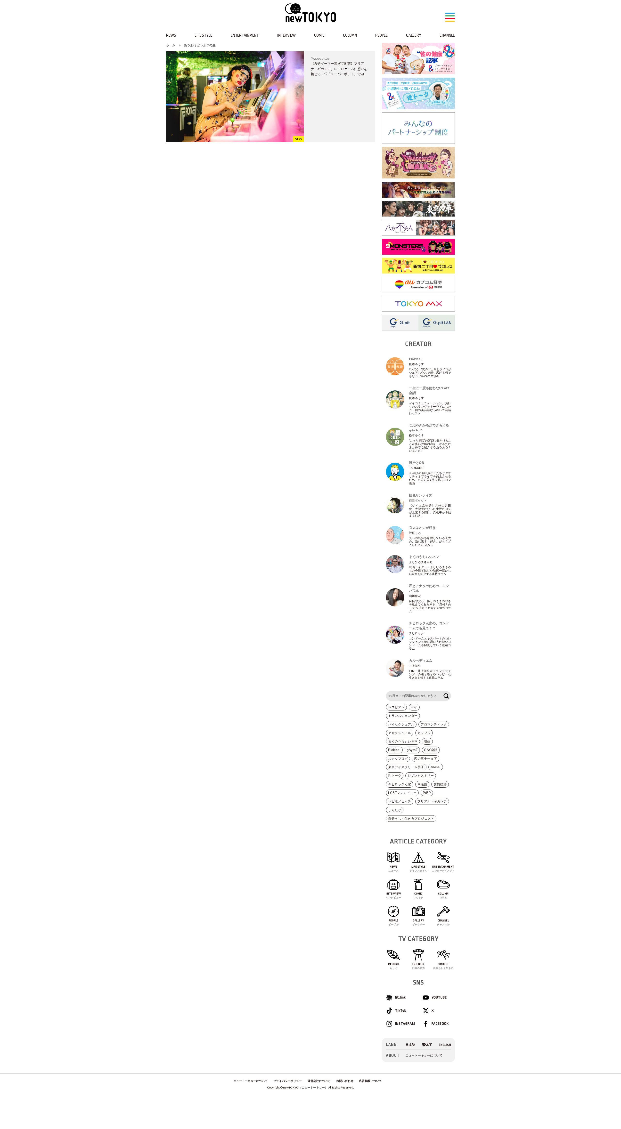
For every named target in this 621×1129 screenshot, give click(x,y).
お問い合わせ (344, 1081)
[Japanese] (410, 1045)
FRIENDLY (418, 966)
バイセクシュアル (401, 724)
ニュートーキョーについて (423, 1055)
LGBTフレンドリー (402, 793)
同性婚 (422, 784)
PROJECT (443, 966)
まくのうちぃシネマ (403, 741)
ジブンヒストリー (421, 775)
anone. (436, 767)
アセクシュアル (399, 733)
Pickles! (394, 750)
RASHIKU (393, 966)
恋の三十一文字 (425, 758)
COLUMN (350, 35)
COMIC (319, 35)
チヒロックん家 (399, 784)
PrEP (427, 793)
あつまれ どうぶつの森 (200, 45)
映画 (427, 741)
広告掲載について (370, 1081)
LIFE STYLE (203, 35)
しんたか (394, 810)
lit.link (400, 997)
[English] (445, 1045)
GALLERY (413, 35)
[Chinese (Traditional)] (427, 1045)
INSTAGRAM (405, 1024)
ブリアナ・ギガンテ (432, 801)
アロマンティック (434, 724)
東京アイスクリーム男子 (406, 767)
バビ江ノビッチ (399, 801)
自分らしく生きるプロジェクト (411, 818)
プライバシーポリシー (287, 1081)
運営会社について (319, 1081)
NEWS (171, 35)
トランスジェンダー (403, 716)
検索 (446, 696)
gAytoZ (412, 750)
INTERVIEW (286, 35)
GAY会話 (431, 750)
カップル (424, 733)
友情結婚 (440, 784)
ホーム (170, 45)
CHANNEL (447, 35)
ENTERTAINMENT (245, 35)
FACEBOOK (440, 1024)
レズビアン (396, 707)
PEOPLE (381, 35)
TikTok (400, 1010)
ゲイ (414, 707)
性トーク (394, 775)
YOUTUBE (439, 997)
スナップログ (398, 758)
